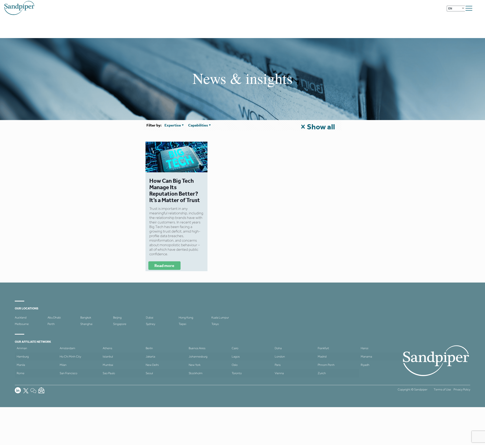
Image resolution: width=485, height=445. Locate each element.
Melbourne (22, 324)
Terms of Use (442, 389)
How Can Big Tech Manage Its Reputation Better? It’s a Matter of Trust (174, 190)
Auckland (21, 317)
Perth (51, 324)
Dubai (149, 317)
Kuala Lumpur (220, 317)
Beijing (117, 317)
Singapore (119, 324)
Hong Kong (186, 317)
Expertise (172, 125)
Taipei (182, 324)
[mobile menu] (469, 8)
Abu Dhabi (54, 317)
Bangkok (85, 317)
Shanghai (86, 324)
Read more (164, 265)
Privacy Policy (462, 389)
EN (450, 8)
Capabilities (198, 125)
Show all (321, 126)
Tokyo (215, 324)
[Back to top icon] (467, 437)
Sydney (150, 324)
